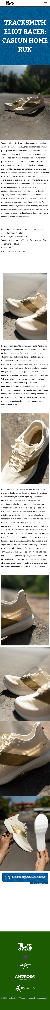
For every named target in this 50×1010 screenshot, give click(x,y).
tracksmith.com (20, 251)
